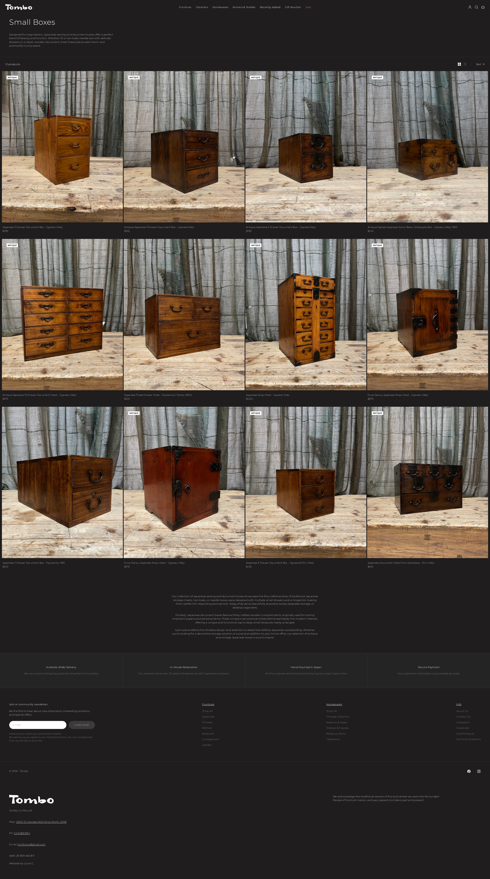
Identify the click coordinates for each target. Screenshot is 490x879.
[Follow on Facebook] (469, 771)
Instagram (463, 722)
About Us (462, 711)
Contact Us (463, 716)
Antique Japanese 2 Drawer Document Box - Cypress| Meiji (281, 227)
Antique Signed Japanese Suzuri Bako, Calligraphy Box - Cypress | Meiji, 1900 (412, 227)
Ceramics (202, 7)
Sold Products (465, 733)
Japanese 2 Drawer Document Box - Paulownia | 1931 (33, 562)
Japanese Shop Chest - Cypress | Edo (267, 395)
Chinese (207, 722)
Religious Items (336, 733)
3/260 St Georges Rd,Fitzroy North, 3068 (41, 821)
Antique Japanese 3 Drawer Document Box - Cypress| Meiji (159, 227)
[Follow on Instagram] (479, 771)
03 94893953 (22, 833)
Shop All (207, 711)
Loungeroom (210, 739)
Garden (207, 744)
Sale (308, 7)
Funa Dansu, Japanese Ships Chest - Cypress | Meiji (398, 395)
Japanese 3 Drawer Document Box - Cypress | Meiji (32, 227)
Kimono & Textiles (244, 7)
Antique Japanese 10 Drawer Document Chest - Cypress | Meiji (39, 395)
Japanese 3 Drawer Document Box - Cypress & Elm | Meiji (280, 562)
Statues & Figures (337, 727)
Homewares (220, 7)
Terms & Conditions (468, 739)
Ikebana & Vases (336, 722)
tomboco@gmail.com (32, 844)
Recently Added (270, 7)
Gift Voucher (293, 7)
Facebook (462, 727)
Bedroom (208, 733)
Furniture (185, 7)
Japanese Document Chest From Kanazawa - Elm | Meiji (401, 562)
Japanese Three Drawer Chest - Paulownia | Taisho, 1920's (158, 395)
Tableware (333, 739)
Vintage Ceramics (337, 716)
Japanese (208, 716)
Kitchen (207, 727)
